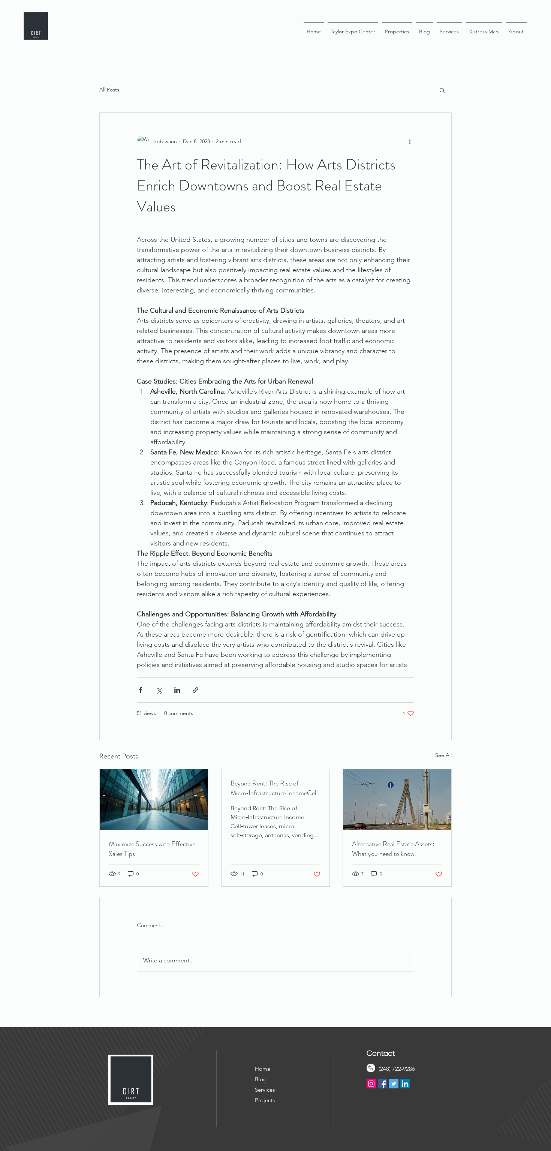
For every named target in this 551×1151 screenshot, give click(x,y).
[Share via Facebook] (140, 690)
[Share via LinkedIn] (177, 690)
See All (443, 755)
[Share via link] (195, 690)
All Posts (109, 89)
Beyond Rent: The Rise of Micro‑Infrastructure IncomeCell (274, 788)
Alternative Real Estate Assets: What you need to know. (393, 849)
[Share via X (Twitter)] (158, 690)
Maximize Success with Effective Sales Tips (152, 849)
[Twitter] (393, 1083)
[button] (442, 90)
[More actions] (409, 141)
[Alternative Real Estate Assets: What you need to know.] (397, 799)
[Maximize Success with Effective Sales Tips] (154, 799)
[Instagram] (371, 1083)
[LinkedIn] (405, 1083)
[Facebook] (382, 1083)
